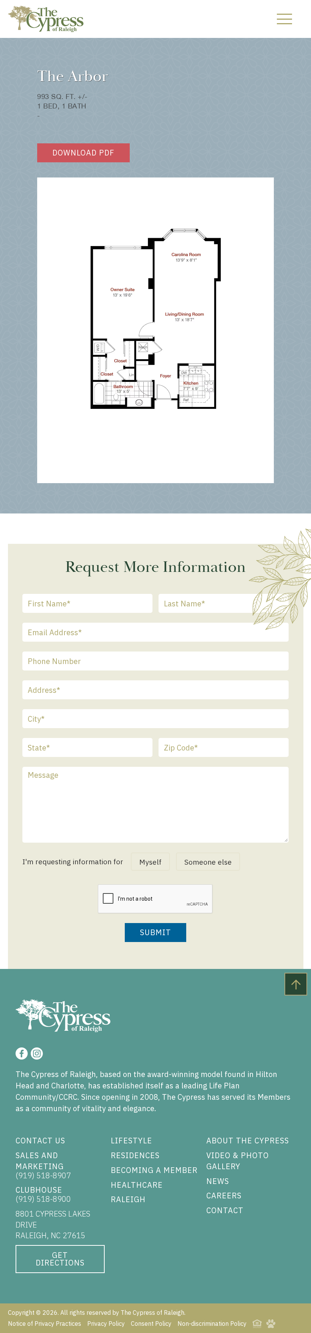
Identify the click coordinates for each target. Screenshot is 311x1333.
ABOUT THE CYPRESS (247, 1140)
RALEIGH (128, 1199)
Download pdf (83, 153)
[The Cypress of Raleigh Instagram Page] (37, 1053)
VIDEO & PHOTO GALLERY (237, 1160)
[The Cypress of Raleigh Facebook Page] (22, 1053)
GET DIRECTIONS (60, 1259)
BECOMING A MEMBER (154, 1170)
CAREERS (224, 1195)
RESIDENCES (135, 1155)
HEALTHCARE (137, 1185)
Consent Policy (151, 1323)
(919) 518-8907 (43, 1175)
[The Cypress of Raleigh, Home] (46, 19)
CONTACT (224, 1210)
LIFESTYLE (131, 1140)
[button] (284, 19)
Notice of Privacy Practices (44, 1323)
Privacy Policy (106, 1323)
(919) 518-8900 (43, 1199)
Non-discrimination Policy (212, 1323)
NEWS (217, 1181)
